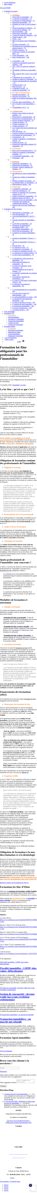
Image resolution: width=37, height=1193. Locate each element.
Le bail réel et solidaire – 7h (21, 30)
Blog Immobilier (18, 1164)
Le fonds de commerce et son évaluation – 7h (21, 266)
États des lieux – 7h (18, 86)
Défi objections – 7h (18, 131)
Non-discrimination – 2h (20, 214)
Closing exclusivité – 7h (20, 124)
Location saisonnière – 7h (20, 44)
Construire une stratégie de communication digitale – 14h (22, 202)
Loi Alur (23, 385)
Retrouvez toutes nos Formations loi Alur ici (14, 883)
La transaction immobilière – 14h (23, 306)
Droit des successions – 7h (20, 96)
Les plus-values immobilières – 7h (23, 102)
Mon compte (8, 4)
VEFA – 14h (16, 39)
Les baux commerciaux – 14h (22, 308)
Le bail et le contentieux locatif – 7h (24, 251)
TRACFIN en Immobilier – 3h (22, 231)
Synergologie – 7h (18, 137)
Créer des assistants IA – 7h (21, 191)
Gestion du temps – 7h (19, 122)
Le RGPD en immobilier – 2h (22, 223)
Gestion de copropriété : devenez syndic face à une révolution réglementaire (17, 997)
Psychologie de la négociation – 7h (23, 135)
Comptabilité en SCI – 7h (20, 107)
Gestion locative (13, 323)
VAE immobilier (9, 311)
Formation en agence (11, 11)
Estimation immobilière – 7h (21, 22)
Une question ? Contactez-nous (10, 1181)
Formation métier (9, 326)
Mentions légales (18, 1129)
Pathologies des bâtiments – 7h (22, 165)
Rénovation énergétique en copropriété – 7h (21, 263)
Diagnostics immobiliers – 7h (21, 163)
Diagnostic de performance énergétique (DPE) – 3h (21, 226)
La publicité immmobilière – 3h (22, 229)
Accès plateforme (9, 2)
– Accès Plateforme (10, 338)
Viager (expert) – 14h (19, 37)
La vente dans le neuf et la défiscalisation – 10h (20, 294)
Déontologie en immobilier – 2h (22, 212)
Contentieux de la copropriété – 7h (23, 77)
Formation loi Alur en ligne (13, 209)
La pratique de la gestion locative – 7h (24, 253)
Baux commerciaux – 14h (20, 57)
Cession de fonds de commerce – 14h (24, 35)
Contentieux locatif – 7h (20, 88)
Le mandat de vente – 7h (20, 247)
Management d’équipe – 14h (21, 184)
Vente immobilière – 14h (20, 55)
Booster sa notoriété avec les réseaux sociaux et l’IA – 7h (24, 193)
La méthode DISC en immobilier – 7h (24, 182)
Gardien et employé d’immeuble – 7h (24, 79)
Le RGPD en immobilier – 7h (22, 19)
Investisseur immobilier (15, 330)
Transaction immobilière (16, 321)
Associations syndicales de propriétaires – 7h (21, 277)
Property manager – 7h (19, 50)
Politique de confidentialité (18, 1136)
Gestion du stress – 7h (19, 142)
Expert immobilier (14, 334)
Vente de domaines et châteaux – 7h (24, 28)
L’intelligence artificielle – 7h (21, 189)
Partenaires (18, 1161)
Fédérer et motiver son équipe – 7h (23, 181)
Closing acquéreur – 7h (19, 126)
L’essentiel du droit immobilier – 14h (24, 304)
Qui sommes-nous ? (18, 1140)
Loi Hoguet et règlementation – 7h (23, 20)
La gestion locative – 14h (20, 310)
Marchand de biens (14, 332)
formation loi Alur (21, 648)
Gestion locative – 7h (19, 85)
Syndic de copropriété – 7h (21, 90)
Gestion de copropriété (15, 324)
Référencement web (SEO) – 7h (22, 198)
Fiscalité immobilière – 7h (20, 94)
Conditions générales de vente (18, 1133)
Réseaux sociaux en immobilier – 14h (24, 200)
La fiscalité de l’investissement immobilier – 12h (22, 299)
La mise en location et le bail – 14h (23, 302)
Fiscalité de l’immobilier (16, 319)
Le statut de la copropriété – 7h (22, 249)
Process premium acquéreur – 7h (23, 120)
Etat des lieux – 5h (18, 245)
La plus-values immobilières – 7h (23, 255)
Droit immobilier (13, 317)
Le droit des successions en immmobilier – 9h (21, 285)
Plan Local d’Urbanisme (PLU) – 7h (24, 150)
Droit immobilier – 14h (19, 31)
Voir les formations (6, 1051)
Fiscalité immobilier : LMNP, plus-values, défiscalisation (18, 969)
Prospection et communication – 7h (23, 117)
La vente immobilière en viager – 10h (24, 297)
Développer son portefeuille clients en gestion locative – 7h (24, 47)
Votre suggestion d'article (8, 1082)
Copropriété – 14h (18, 61)
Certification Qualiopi (19, 1143)
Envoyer (3, 1086)
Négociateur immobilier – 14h (22, 33)
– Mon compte (9, 339)
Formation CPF (9, 313)
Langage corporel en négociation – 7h (24, 133)
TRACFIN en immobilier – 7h (22, 17)
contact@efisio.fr (21, 1178)
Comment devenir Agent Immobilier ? (16, 1094)
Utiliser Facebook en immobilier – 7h (24, 196)
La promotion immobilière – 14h (22, 156)
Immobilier (16, 385)
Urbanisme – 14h (18, 158)
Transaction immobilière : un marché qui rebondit (15, 1020)
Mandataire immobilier (15, 336)
